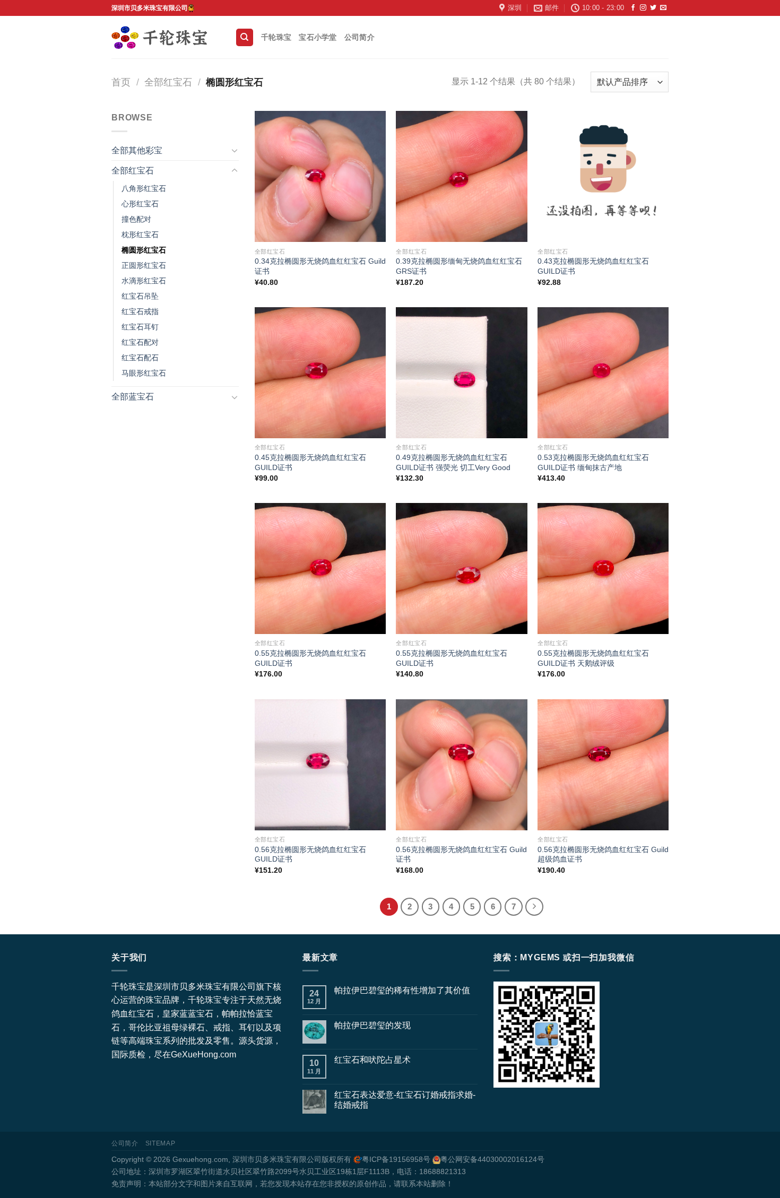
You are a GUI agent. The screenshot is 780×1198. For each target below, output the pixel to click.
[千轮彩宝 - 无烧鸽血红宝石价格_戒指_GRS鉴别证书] (165, 37)
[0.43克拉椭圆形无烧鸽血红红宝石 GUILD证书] (603, 176)
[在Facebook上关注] (633, 8)
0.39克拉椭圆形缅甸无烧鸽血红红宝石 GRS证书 (459, 266)
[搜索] (244, 37)
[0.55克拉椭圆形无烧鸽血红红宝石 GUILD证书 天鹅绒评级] (603, 568)
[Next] (534, 907)
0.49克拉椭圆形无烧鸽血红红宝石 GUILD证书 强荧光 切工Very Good (453, 462)
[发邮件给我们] (663, 8)
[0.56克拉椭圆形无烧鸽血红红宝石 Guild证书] (461, 764)
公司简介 (359, 37)
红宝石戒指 (140, 311)
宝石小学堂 (317, 37)
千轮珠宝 (276, 37)
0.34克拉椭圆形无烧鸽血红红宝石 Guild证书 (320, 266)
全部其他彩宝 (136, 150)
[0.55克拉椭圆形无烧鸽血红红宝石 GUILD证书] (320, 568)
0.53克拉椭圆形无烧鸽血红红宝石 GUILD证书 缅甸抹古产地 (593, 462)
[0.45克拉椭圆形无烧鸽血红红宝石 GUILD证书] (320, 372)
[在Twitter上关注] (653, 8)
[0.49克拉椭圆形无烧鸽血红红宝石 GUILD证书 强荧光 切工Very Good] (461, 372)
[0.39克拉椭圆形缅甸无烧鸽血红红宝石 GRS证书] (461, 176)
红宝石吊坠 (140, 296)
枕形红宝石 (140, 234)
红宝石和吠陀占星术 (372, 1059)
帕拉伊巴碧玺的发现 (372, 1025)
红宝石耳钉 (140, 327)
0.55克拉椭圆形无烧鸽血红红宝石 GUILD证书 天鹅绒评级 (593, 658)
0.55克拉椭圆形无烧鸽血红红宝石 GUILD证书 (310, 658)
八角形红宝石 (144, 188)
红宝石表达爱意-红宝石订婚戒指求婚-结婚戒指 (404, 1099)
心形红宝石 (140, 203)
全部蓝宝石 (132, 396)
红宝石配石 (140, 357)
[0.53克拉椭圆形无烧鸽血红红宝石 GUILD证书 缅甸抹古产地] (603, 372)
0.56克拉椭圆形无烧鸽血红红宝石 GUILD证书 (310, 854)
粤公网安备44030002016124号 (492, 1159)
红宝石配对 (140, 342)
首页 (121, 82)
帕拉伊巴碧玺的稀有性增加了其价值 (402, 990)
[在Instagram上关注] (643, 8)
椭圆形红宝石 (144, 250)
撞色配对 (136, 219)
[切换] (234, 150)
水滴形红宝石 (144, 280)
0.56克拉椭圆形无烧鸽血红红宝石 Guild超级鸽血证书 (603, 854)
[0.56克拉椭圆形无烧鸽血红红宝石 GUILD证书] (320, 764)
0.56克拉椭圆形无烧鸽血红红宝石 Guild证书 (461, 854)
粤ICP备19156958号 (396, 1159)
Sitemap (160, 1143)
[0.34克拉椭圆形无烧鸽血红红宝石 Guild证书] (320, 176)
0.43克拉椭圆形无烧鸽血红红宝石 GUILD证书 (593, 266)
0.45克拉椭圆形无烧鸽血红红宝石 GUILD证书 (310, 462)
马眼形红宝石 (144, 373)
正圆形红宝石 (144, 265)
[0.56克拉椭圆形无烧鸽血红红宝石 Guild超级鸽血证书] (603, 764)
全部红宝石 (168, 82)
